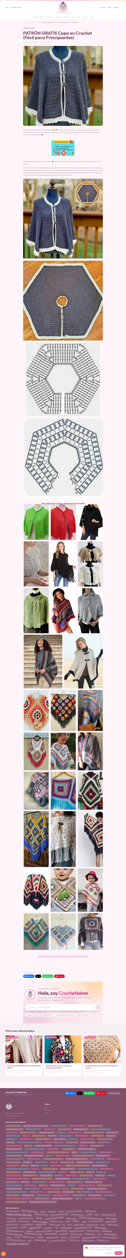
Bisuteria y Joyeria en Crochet (93, 1132)
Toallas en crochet (13, 1195)
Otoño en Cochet (71, 1175)
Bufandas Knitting (82, 1135)
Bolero (102, 1225)
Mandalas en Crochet (50, 1168)
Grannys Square (106, 1231)
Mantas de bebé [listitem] (47, 1015)
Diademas (76, 1221)
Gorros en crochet (96, 1159)
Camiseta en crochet (103, 1241)
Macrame (35, 1168)
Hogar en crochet (41, 1162)
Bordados (52, 1135)
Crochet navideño (68, 1149)
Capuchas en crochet (93, 1231)
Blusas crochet (112, 1132)
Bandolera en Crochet (77, 1214)
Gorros (78, 17)
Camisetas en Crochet (43, 1139)
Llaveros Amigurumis (99, 1165)
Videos (78, 1198)
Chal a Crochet (72, 1142)
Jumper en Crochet (54, 1225)
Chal (72, 17)
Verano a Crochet (109, 1195)
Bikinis (97, 1214)
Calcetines (111, 1135)
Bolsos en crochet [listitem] (82, 1015)
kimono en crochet (92, 1225)
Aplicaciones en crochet (28, 1132)
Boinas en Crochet (13, 1135)
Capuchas (73, 1139)
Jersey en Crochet (102, 1162)
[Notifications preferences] (3, 1254)
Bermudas (61, 1132)
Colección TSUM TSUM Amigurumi (65, 1145)
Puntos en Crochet (104, 1185)
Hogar (29, 1240)
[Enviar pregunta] (97, 1007)
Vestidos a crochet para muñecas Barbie (19, 1198)
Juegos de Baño (12, 1165)
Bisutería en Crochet (12, 1225)
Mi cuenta (48, 1110)
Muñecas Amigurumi (30, 1175)
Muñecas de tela (46, 1175)
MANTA (68, 1221)
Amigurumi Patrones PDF (77, 1231)
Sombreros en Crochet (84, 1192)
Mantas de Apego (106, 1168)
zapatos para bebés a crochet (16, 1202)
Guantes (9, 1237)
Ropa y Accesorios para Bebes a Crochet (55, 1188)
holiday (84, 1222)
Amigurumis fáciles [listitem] (32, 1015)
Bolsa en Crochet (39, 1135)
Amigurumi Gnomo (64, 1129)
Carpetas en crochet (105, 1139)
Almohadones (49, 1129)
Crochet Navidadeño (51, 1234)
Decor (74, 1152)
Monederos (101, 1172)
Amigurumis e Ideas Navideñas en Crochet (91, 1218)
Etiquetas (116, 7)
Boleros (26, 1135)
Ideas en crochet (67, 1162)
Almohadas (52, 1211)
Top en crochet (27, 1195)
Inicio (6, 7)
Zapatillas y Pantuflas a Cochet (95, 1198)
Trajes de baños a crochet (61, 1195)
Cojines (28, 1145)
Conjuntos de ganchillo (14, 1149)
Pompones (25, 1182)
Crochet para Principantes (86, 1149)
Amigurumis (49, 17)
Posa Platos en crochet (93, 1182)
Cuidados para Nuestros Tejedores (57, 1152)
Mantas (85, 17)
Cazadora (89, 1214)
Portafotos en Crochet (75, 1182)
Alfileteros (61, 1211)
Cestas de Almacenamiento (29, 1211)
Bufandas (40, 1237)
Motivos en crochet (13, 1175)
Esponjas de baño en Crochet (34, 1155)
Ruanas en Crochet (78, 1188)
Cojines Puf (39, 1219)
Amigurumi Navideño (80, 1129)
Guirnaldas (27, 1162)
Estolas (49, 1155)
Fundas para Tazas (66, 1228)
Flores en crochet (103, 1155)
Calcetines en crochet (88, 1240)
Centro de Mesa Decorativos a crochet (29, 1142)
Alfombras (64, 1237)
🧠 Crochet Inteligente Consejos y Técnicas (43, 1202)
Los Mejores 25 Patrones (96, 1221)
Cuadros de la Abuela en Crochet (17, 1152)
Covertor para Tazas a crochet (34, 1149)
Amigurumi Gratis (38, 17)
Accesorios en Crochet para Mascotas (35, 1125)
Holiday (54, 1162)
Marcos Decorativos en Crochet (59, 1214)
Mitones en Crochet (76, 1172)
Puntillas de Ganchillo (57, 1185)
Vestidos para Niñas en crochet (62, 1198)
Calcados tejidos (97, 1135)
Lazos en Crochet (56, 1165)
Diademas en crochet (14, 1155)
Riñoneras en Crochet (32, 1188)
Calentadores (11, 1139)
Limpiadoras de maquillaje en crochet (77, 1165)
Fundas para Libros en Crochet (53, 1159)
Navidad (58, 1175)
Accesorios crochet (13, 1125)
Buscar (47, 1113)
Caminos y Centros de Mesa (14, 1233)
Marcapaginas (64, 1234)
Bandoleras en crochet (46, 1132)
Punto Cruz (71, 1185)
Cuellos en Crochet (37, 1152)
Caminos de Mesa (26, 1139)
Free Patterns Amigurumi (18, 1244)
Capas (99, 1234)
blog (56, 1227)
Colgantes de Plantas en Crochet (16, 1240)
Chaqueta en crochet (52, 1237)
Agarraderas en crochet (14, 1129)
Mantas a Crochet (110, 1234)
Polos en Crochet (12, 1182)
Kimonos (34, 1165)
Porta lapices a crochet (56, 1182)
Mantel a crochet (29, 1172)
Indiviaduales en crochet (84, 1162)
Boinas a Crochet (74, 1237)
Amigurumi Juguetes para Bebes (54, 1218)
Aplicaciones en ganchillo (110, 1237)
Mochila (90, 1172)
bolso (69, 1224)
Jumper (24, 1165)
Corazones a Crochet (27, 1224)
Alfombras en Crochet (33, 1129)
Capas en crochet (59, 1139)
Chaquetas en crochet (14, 1145)
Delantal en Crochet (106, 1152)
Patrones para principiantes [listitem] (64, 1015)
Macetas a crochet (111, 1222)
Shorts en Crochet (53, 1192)
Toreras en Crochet (43, 1195)
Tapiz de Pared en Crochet (103, 1192)
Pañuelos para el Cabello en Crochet (18, 1178)
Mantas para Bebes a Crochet (91, 1237)
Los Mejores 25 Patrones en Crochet (18, 1168)
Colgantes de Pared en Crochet (83, 1228)
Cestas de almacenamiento (54, 1142)
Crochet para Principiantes (74, 1211)
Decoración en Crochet (109, 1214)
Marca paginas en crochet (47, 1172)
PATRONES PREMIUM (62, 1178)
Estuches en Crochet (62, 1155)
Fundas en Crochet (33, 1159)
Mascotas (43, 1211)
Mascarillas (63, 1172)
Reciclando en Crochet (14, 1188)
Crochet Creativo (53, 1149)
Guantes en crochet (13, 1162)
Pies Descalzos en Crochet (81, 1178)
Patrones (102, 7)
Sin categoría (68, 1192)
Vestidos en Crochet (41, 1198)
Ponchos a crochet (34, 22)
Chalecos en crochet (87, 1142)
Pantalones (99, 1175)
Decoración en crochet (88, 1152)
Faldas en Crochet (90, 1211)
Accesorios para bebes (58, 1125)
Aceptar (118, 1253)
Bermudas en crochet (12, 1211)
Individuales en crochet (56, 1221)
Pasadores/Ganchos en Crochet (42, 1178)
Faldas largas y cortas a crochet (83, 1155)
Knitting (44, 1165)
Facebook (30, 976)
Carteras (10, 1142)
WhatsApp (49, 976)
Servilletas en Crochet (37, 1192)
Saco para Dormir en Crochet (97, 1188)
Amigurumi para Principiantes (100, 1129)
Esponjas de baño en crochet (57, 1240)
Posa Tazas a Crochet (14, 1185)
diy (64, 1225)
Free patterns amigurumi (15, 1159)
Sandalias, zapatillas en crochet (16, 1192)
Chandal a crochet (103, 1142)
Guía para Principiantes (41, 1215)
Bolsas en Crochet (35, 1227)
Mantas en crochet (13, 1172)
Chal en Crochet (71, 1218)
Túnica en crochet (94, 1195)
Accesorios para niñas (77, 1125)
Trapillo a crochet (79, 1195)
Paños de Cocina (86, 1175)
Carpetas (65, 17)
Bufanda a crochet (66, 1135)
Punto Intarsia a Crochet (86, 1185)
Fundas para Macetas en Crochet (76, 1159)
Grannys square (113, 1159)
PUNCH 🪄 (43, 1185)
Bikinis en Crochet (74, 1132)
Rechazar (109, 1253)
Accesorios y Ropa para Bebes (15, 1231)
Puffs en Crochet (30, 1185)
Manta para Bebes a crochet (87, 1168)
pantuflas (111, 1175)
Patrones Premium (16, 7)
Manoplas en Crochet (67, 1168)
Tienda (109, 7)
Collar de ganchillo (97, 1145)
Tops (91, 17)
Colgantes (83, 1145)
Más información (106, 1249)
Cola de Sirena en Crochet (43, 1145)
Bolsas (58, 17)
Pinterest (60, 976)
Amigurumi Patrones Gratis (19, 1214)
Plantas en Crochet (99, 1178)
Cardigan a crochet (87, 1139)
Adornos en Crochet (94, 1125)
